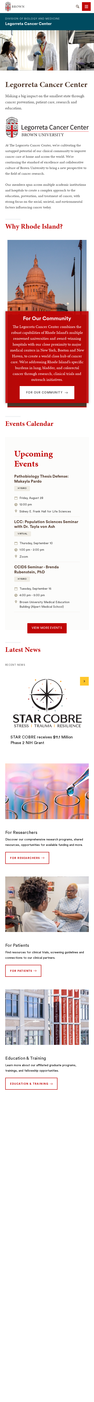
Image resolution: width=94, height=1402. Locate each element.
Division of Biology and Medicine (32, 18)
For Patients (17, 945)
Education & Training (25, 1058)
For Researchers (21, 832)
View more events (47, 627)
